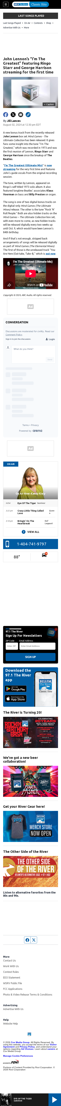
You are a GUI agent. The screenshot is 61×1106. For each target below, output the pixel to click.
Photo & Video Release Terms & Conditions (27, 994)
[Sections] (5, 4)
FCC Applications (12, 988)
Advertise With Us (11, 27)
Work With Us (11, 966)
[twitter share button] (13, 114)
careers (51, 1049)
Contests (38, 23)
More (26, 27)
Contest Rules (11, 971)
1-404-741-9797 (31, 544)
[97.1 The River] (30, 4)
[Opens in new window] (30, 732)
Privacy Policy (27, 1046)
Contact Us (9, 960)
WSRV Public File (12, 983)
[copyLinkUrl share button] (28, 114)
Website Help (10, 1023)
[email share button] (20, 114)
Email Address (26, 641)
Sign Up (30, 656)
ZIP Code (10, 641)
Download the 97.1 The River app (18, 675)
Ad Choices (27, 1049)
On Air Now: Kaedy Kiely (30, 493)
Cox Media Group (20, 1042)
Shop (48, 23)
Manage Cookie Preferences (18, 1056)
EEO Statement (11, 977)
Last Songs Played (12, 23)
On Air (27, 23)
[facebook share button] (5, 114)
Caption (49, 104)
